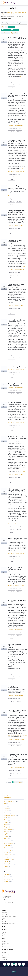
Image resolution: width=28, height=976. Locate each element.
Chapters (6, 808)
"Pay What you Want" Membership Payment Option (15, 569)
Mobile (5, 838)
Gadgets (6, 827)
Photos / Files (7, 847)
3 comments (11, 585)
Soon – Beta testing (16, 12)
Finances (6, 822)
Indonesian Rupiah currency (17, 367)
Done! (8, 12)
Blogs (5, 806)
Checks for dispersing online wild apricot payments (17, 755)
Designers (6, 874)
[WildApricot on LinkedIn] (12, 964)
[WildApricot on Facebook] (4, 964)
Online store (7, 845)
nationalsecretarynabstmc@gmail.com (17, 735)
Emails (5, 817)
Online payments (19, 79)
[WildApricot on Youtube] (15, 964)
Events (5, 820)
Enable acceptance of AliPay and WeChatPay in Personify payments (17, 95)
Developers (7, 876)
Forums (6, 824)
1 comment (10, 125)
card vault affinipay (14, 186)
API (5, 803)
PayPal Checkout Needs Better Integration (16, 284)
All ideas (6, 795)
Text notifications (8, 859)
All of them (13, 13)
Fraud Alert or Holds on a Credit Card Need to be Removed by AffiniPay (16, 141)
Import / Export (8, 829)
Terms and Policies (14, 969)
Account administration (9, 801)
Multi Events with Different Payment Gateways (17, 711)
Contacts (6, 810)
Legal (5, 834)
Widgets (6, 866)
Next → (20, 782)
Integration (6, 831)
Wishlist (6, 881)
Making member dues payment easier (15, 240)
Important (19, 85)
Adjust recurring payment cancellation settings (16, 211)
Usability (6, 861)
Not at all (12, 85)
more (21, 76)
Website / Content (8, 864)
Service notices (8, 879)
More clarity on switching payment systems (16, 320)
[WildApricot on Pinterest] (19, 964)
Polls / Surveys (7, 850)
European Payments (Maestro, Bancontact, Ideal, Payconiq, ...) (17, 645)
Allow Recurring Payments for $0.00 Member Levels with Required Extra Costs (16, 490)
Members (6, 836)
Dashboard (6, 813)
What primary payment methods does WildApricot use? (17, 38)
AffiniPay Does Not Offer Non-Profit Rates (16, 384)
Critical (12, 87)
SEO (5, 857)
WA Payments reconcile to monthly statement (16, 601)
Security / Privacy (8, 854)
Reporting (6, 852)
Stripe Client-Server (14, 402)
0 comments (11, 79)
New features (7, 840)
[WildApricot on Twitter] (8, 964)
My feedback (14, 33)
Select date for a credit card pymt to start (17, 539)
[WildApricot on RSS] (23, 964)
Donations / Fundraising (10, 815)
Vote (4, 42)
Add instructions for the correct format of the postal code (17, 438)
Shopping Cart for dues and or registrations (17, 686)
